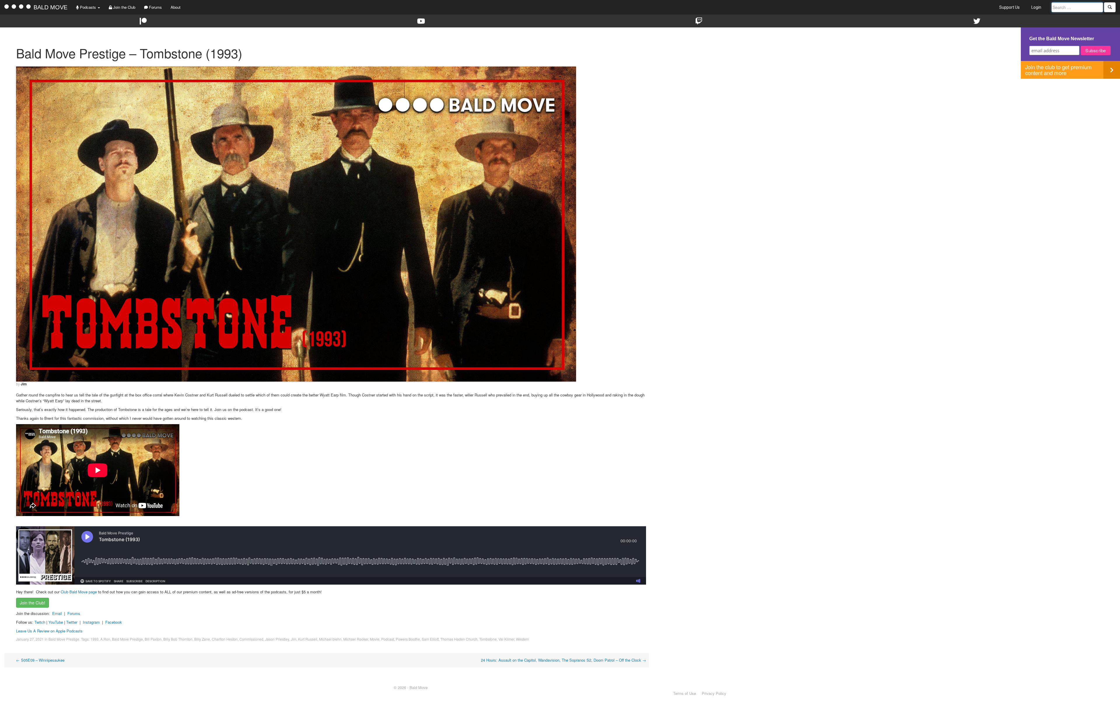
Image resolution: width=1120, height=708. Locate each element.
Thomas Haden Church (458, 639)
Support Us (1009, 7)
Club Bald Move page (79, 592)
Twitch (39, 622)
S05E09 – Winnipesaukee (40, 660)
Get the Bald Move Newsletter (1061, 38)
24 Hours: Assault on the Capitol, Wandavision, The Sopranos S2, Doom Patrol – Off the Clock (563, 660)
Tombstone (488, 639)
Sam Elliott (430, 639)
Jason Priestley (277, 639)
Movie (374, 639)
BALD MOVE (50, 7)
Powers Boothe (408, 639)
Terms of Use (684, 693)
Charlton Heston (225, 639)
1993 (94, 639)
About (176, 7)
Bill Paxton (153, 639)
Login (1036, 7)
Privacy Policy (714, 693)
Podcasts (88, 7)
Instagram (91, 622)
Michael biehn (330, 639)
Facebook (113, 622)
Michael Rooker (355, 639)
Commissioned (251, 639)
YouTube (55, 622)
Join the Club (123, 7)
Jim (24, 384)
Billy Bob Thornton (177, 639)
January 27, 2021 (30, 639)
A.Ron (105, 639)
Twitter (71, 622)
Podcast (387, 639)
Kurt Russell (307, 639)
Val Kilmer (506, 639)
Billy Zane (202, 639)
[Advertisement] (1070, 119)
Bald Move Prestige (63, 639)
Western (522, 639)
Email (57, 613)
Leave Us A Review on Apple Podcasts (49, 631)
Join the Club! (32, 603)
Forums (155, 7)
